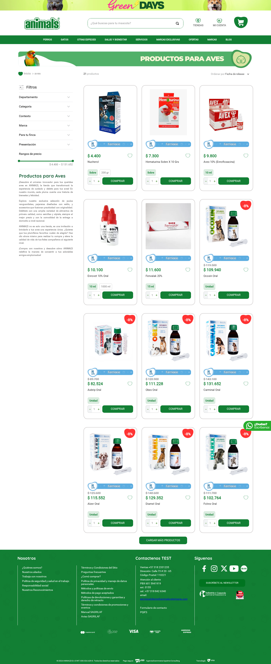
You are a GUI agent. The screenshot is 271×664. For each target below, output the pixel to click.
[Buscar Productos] (178, 23)
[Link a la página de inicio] (25, 73)
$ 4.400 (53, 164)
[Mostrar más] (163, 540)
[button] (46, 97)
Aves (37, 73)
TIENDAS (198, 25)
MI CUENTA (219, 25)
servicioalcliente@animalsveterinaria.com (163, 598)
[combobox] (136, 23)
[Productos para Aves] (135, 59)
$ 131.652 (66, 164)
